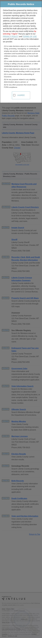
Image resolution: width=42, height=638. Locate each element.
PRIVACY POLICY (11, 37)
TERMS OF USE (30, 37)
